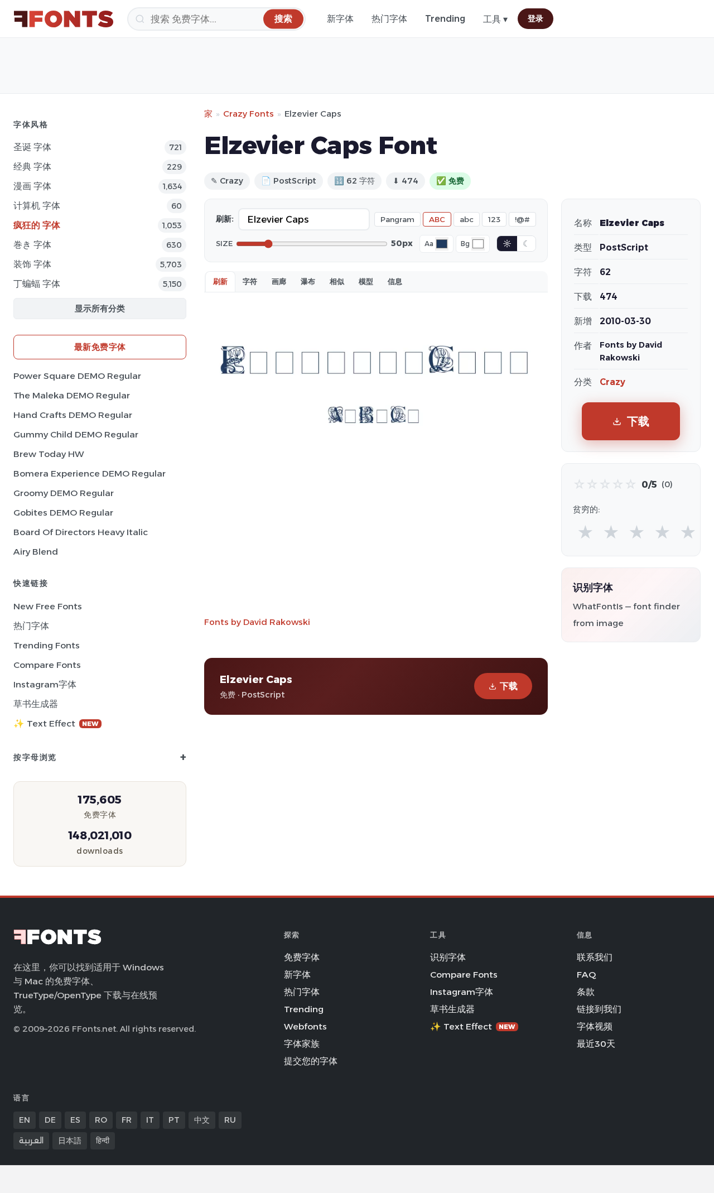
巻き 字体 (32, 244)
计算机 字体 (36, 205)
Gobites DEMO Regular (63, 512)
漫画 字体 (32, 186)
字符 (250, 281)
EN (24, 1120)
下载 (509, 686)
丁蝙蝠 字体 (36, 283)
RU (230, 1120)
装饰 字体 (32, 264)
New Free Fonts (47, 606)
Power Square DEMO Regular (77, 376)
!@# (522, 219)
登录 (535, 18)
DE (50, 1120)
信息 (395, 281)
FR (127, 1120)
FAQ (586, 974)
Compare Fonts (47, 665)
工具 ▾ (495, 19)
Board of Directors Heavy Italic (80, 532)
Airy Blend (35, 551)
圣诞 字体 (32, 147)
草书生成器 (35, 704)
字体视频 (594, 1026)
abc (467, 219)
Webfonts (305, 1026)
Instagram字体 (44, 684)
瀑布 (308, 281)
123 (494, 219)
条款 (586, 992)
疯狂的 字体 (36, 225)
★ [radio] (585, 532)
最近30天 (596, 1043)
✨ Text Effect (56, 723)
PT (174, 1120)
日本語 (69, 1141)
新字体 (340, 18)
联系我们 (594, 957)
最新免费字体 (100, 346)
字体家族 (302, 1043)
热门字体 (389, 18)
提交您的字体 (310, 1061)
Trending (445, 18)
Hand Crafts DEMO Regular (72, 415)
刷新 (220, 281)
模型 (366, 281)
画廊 (279, 281)
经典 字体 (32, 166)
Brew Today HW (48, 454)
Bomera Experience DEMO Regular (89, 473)
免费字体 (302, 957)
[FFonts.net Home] (63, 19)
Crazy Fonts (248, 113)
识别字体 (448, 957)
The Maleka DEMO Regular (71, 395)
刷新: (225, 219)
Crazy (612, 382)
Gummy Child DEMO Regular (75, 434)
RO (101, 1120)
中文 (202, 1120)
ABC (437, 219)
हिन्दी (102, 1141)
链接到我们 (599, 1009)
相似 (337, 281)
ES (75, 1120)
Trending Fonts (46, 645)
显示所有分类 (100, 308)
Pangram (397, 219)
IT (150, 1120)
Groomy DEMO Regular (63, 493)
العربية (31, 1141)
